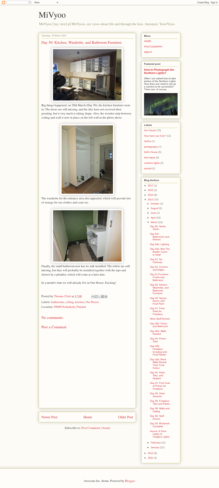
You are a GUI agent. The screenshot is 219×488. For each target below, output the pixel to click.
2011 (151, 457)
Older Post (125, 417)
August (155, 208)
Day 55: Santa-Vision (158, 228)
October (155, 203)
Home (87, 417)
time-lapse (149, 157)
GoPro (147, 141)
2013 (151, 199)
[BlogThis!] (96, 296)
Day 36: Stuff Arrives (157, 417)
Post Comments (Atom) (95, 428)
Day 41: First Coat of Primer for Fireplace (160, 386)
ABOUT (148, 52)
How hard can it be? (155, 135)
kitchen (79, 302)
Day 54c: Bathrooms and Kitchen (159, 236)
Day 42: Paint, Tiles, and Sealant (157, 375)
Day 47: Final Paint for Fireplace (157, 311)
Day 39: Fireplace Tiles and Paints (160, 402)
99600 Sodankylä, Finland (70, 307)
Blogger (130, 481)
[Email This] (93, 296)
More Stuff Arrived (160, 318)
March (154, 222)
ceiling (69, 302)
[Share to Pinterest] (106, 296)
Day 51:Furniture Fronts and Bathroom (159, 277)
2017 (151, 185)
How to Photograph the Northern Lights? (159, 71)
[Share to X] (99, 296)
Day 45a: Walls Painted (158, 332)
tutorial (147, 168)
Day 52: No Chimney (156, 261)
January (155, 447)
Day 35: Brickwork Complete (160, 425)
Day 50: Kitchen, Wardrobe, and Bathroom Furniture (159, 289)
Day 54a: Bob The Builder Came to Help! (160, 252)
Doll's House (151, 152)
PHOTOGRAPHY (153, 46)
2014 (151, 195)
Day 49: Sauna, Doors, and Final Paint (158, 301)
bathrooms (57, 302)
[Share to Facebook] (102, 296)
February (156, 442)
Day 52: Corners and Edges (159, 268)
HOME (147, 41)
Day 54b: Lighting (159, 244)
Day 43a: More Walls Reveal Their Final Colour (158, 363)
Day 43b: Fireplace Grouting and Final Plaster (158, 350)
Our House (92, 302)
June (154, 212)
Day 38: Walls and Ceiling (160, 410)
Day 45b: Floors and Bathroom (159, 325)
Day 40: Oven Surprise (157, 395)
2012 (151, 453)
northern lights (152, 163)
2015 (151, 190)
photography (151, 146)
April (153, 217)
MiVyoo (52, 14)
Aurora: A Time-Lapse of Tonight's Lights (159, 434)
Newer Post (49, 417)
